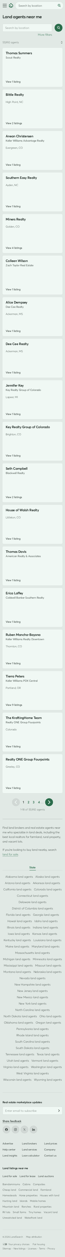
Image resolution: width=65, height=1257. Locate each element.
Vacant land (51, 1212)
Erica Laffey (14, 593)
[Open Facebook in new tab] (6, 1129)
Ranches (26, 1206)
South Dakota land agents (32, 1048)
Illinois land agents (18, 927)
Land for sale (10, 1176)
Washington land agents (46, 1067)
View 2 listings (14, 123)
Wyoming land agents (48, 1079)
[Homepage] (11, 5)
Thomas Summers (19, 53)
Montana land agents (17, 971)
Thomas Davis (16, 552)
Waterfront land (33, 1217)
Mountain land (11, 1206)
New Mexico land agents (32, 997)
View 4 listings (14, 247)
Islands (23, 1200)
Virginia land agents (15, 1067)
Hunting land (10, 1200)
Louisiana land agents (47, 940)
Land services (29, 1149)
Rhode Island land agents (32, 1035)
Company (49, 1149)
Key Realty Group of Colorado (28, 427)
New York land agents (32, 1003)
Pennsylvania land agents (32, 1029)
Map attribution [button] (34, 1236)
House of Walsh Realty (22, 510)
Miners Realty (16, 219)
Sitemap (7, 1248)
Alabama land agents (19, 876)
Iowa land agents (19, 933)
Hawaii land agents (19, 921)
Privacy (51, 1248)
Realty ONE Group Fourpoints (27, 759)
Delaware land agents (32, 902)
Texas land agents (48, 1054)
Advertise (8, 1143)
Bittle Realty (15, 95)
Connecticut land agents (32, 895)
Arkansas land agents (46, 883)
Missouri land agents (48, 965)
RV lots (6, 1212)
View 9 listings (14, 704)
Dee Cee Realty (17, 344)
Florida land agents (18, 914)
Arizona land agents (17, 883)
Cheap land (9, 1189)
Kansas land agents (44, 933)
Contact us (50, 1155)
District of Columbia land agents (32, 908)
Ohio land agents (50, 1016)
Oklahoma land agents (18, 1022)
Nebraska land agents (48, 971)
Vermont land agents (44, 1060)
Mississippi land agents (18, 965)
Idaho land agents (46, 921)
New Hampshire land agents (32, 984)
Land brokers (29, 1143)
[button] (4, 5)
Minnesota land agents (47, 959)
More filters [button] (45, 34)
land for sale (10, 854)
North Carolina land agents (32, 1010)
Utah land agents (18, 1060)
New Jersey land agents (32, 991)
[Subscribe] (59, 1111)
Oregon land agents (48, 1022)
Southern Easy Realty (21, 178)
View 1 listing (13, 81)
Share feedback (12, 1121)
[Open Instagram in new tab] (15, 1129)
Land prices (50, 1143)
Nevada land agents (32, 978)
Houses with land (49, 1195)
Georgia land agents (46, 914)
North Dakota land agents (20, 1016)
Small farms (19, 1212)
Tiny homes (35, 1212)
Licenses (32, 1248)
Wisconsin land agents (17, 1079)
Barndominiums (11, 1184)
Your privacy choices (19, 1244)
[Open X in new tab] (24, 1129)
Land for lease (27, 1176)
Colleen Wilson (17, 261)
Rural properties (42, 1206)
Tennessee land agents (20, 1054)
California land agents (17, 889)
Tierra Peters (15, 676)
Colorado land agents (48, 889)
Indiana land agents (45, 927)
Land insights (10, 1155)
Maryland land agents (45, 946)
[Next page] (49, 802)
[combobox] (27, 28)
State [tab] (32, 867)
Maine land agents (17, 946)
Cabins (27, 1184)
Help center (9, 1149)
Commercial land (28, 1189)
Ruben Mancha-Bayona (23, 635)
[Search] (59, 6)
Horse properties (28, 1195)
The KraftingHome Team (24, 718)
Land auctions (46, 1176)
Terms (42, 1248)
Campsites (39, 1184)
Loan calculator (30, 1155)
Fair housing (39, 1244)
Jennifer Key (15, 385)
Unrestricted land (12, 1217)
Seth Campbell (17, 468)
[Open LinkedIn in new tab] (33, 1129)
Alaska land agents (47, 876)
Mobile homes (38, 1200)
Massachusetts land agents (32, 952)
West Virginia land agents (32, 1073)
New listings (20, 1248)
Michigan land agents (16, 959)
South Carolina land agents (32, 1041)
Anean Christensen (19, 136)
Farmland (46, 1189)
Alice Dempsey (16, 302)
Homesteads (10, 1195)
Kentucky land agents (17, 940)
